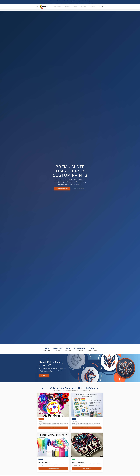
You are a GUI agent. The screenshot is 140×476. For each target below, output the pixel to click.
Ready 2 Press (67, 6)
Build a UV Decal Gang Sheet (86, 427)
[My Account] (100, 7)
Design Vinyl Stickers (87, 468)
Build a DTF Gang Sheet (53, 427)
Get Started (44, 375)
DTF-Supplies (83, 6)
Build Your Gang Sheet (62, 188)
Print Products (57, 6)
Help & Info (92, 6)
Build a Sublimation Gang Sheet (53, 468)
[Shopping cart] (102, 7)
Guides (75, 6)
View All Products (79, 188)
